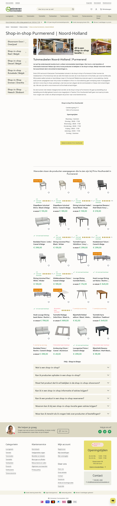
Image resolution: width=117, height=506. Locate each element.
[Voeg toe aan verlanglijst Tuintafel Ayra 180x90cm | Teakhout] (108, 302)
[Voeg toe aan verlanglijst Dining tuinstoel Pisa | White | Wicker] (48, 265)
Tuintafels (42, 16)
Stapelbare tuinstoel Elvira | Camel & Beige (61, 206)
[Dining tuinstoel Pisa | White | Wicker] (42, 259)
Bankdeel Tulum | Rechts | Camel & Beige (42, 349)
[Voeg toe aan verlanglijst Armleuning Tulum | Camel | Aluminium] (68, 338)
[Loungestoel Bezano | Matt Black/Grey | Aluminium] (102, 186)
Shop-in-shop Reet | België (14, 52)
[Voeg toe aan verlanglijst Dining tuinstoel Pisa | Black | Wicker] (68, 229)
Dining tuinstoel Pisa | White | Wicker (41, 279)
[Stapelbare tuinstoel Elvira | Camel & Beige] (62, 186)
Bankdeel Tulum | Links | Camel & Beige (42, 242)
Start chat (64, 431)
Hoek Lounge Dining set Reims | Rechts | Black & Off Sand (101, 279)
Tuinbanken (53, 16)
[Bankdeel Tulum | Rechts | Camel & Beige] (42, 332)
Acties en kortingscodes (65, 483)
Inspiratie (89, 3)
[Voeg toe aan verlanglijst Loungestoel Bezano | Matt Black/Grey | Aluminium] (108, 192)
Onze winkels (9, 3)
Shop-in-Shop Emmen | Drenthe (16, 81)
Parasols (75, 16)
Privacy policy (36, 470)
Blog (109, 16)
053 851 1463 (98, 480)
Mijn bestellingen (63, 453)
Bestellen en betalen (38, 456)
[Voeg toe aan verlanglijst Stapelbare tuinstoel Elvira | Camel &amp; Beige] (68, 192)
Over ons (61, 469)
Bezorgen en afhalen (38, 459)
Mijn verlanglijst (63, 456)
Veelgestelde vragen (38, 453)
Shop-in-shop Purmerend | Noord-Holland (41, 27)
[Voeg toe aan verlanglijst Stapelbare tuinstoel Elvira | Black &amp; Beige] (48, 192)
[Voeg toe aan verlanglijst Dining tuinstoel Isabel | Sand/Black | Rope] (88, 192)
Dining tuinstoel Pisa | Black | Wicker (61, 242)
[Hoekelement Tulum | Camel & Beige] (102, 223)
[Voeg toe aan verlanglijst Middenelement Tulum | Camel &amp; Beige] (68, 265)
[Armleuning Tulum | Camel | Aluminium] (62, 332)
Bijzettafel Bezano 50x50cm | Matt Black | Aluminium (102, 349)
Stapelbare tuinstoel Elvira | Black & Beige (41, 206)
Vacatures (61, 479)
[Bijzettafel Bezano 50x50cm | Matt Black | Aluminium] (102, 332)
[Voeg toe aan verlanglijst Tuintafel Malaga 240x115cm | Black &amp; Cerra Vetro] (68, 302)
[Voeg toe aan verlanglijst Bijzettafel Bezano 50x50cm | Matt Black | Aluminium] (108, 338)
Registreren (62, 449)
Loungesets (9, 16)
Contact (60, 476)
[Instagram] (104, 431)
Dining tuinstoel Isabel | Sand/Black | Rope (82, 206)
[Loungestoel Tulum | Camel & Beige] (82, 332)
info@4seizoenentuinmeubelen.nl (98, 482)
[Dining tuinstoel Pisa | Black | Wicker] (62, 223)
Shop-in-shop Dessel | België (14, 62)
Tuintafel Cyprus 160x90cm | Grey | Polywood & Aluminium (82, 242)
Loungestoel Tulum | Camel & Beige (81, 349)
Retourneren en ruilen (39, 463)
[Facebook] (100, 431)
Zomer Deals (99, 17)
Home (7, 27)
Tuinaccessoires (87, 16)
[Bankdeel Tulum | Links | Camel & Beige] (42, 223)
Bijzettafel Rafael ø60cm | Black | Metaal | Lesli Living (82, 316)
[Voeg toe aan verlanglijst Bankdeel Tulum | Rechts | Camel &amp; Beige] (48, 338)
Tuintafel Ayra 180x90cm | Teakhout (101, 316)
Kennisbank (97, 3)
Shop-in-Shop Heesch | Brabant (16, 90)
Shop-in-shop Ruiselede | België (16, 71)
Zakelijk (17, 3)
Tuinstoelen (30, 16)
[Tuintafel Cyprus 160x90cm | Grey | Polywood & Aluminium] (82, 223)
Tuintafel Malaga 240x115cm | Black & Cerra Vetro (61, 316)
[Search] (73, 9)
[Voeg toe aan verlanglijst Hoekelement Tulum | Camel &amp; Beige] (108, 229)
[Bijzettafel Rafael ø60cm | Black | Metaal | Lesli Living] (82, 296)
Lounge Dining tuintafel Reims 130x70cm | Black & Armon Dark (80, 279)
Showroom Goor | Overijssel (16, 43)
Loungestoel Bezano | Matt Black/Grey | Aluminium (101, 206)
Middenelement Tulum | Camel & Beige (62, 279)
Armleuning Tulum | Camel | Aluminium (60, 349)
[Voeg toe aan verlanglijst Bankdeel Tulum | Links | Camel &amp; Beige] (48, 229)
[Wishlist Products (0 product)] (91, 9)
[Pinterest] (109, 431)
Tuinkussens (64, 16)
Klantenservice (107, 3)
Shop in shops (23, 27)
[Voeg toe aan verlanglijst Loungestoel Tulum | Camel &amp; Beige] (88, 338)
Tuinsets (20, 16)
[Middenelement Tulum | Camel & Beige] (62, 259)
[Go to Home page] (14, 9)
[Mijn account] (96, 9)
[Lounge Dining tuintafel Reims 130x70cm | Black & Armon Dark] (82, 259)
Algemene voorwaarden (39, 466)
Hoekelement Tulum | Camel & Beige (101, 242)
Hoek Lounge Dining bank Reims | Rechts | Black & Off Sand (41, 316)
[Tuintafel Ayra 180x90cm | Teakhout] (102, 296)
